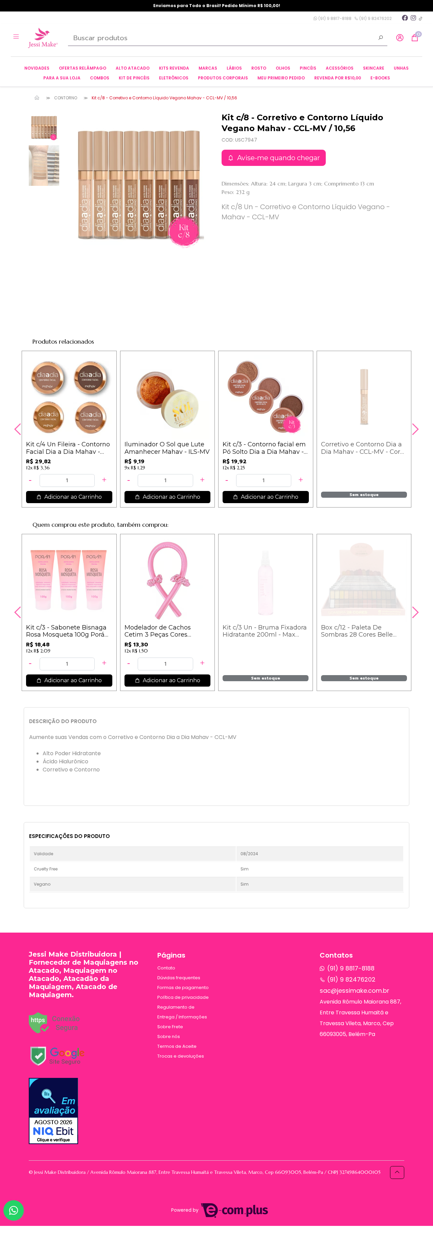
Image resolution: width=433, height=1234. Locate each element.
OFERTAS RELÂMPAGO (82, 68)
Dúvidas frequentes (178, 977)
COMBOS (99, 78)
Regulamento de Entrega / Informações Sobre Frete (182, 1017)
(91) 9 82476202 (375, 18)
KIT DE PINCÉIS (134, 78)
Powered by (185, 1210)
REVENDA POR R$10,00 (337, 78)
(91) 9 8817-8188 (334, 18)
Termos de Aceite (177, 1046)
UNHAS (401, 68)
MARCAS (208, 68)
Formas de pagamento (183, 987)
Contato (166, 968)
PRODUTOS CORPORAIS (223, 78)
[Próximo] (414, 429)
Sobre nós (168, 1036)
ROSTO (258, 68)
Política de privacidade (183, 997)
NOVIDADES (36, 68)
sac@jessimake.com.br (354, 990)
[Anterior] (18, 429)
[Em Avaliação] (53, 1111)
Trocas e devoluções (180, 1056)
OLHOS (283, 68)
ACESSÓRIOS (340, 68)
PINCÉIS (308, 68)
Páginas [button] (171, 955)
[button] (399, 38)
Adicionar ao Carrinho (72, 497)
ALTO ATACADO (133, 68)
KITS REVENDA (174, 68)
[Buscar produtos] (380, 38)
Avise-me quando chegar (277, 158)
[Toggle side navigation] (17, 37)
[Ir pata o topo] (397, 1172)
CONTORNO (65, 98)
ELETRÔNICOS (173, 78)
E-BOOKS (380, 78)
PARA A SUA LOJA (62, 78)
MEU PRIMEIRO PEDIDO (281, 78)
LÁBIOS (234, 68)
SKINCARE (373, 68)
